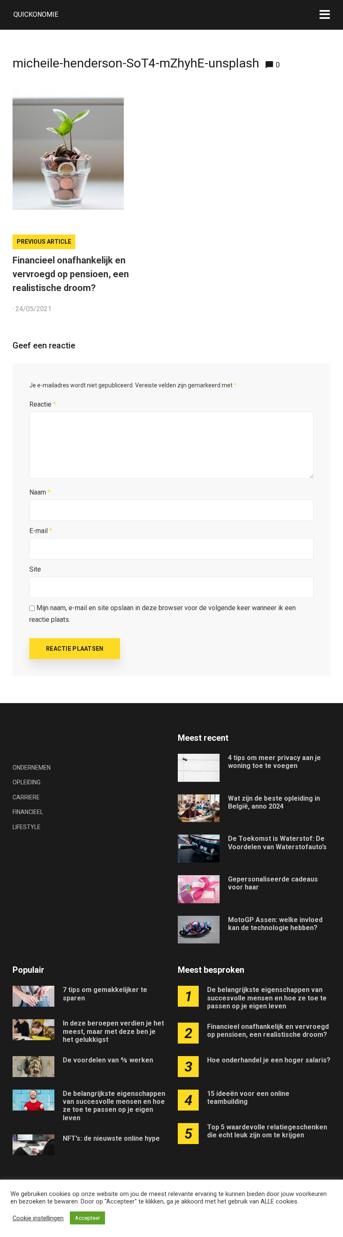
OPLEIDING (27, 782)
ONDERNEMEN (32, 767)
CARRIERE (26, 797)
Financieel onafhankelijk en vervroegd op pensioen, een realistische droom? (71, 274)
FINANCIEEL (28, 812)
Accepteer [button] (87, 1218)
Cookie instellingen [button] (38, 1218)
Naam (40, 492)
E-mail (40, 531)
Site (35, 569)
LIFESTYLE (27, 827)
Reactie (42, 404)
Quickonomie (35, 14)
